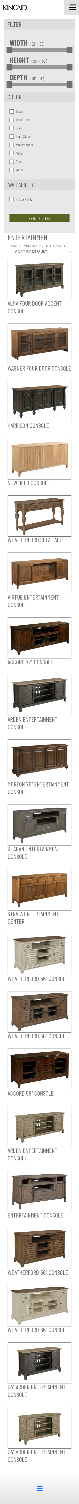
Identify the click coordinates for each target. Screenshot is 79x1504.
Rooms (13, 246)
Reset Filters (39, 218)
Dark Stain (22, 119)
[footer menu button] (39, 1489)
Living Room (32, 246)
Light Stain (23, 136)
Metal (19, 153)
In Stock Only (24, 199)
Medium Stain (24, 145)
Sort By (23, 251)
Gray (19, 128)
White (19, 170)
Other (19, 161)
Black (19, 111)
